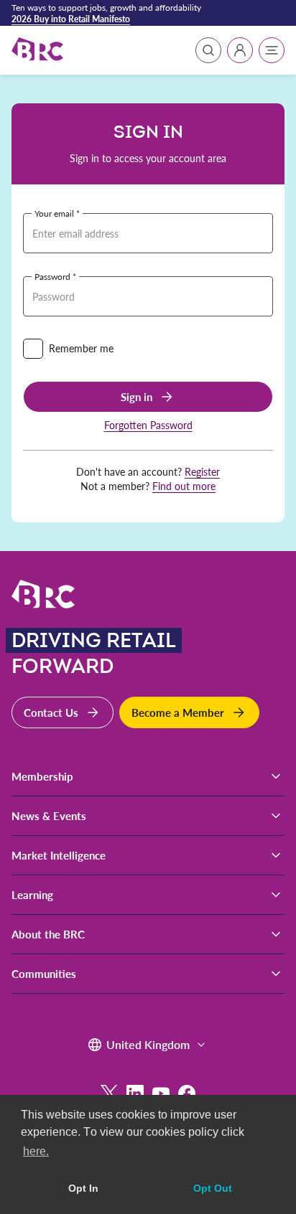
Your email (54, 213)
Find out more (184, 486)
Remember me (81, 348)
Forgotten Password (148, 425)
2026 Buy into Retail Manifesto (70, 18)
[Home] (37, 50)
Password (52, 276)
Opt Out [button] (212, 1188)
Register (202, 472)
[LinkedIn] (135, 1093)
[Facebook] (186, 1093)
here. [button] (36, 1151)
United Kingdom (148, 1044)
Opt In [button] (83, 1188)
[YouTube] (161, 1093)
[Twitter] (109, 1093)
